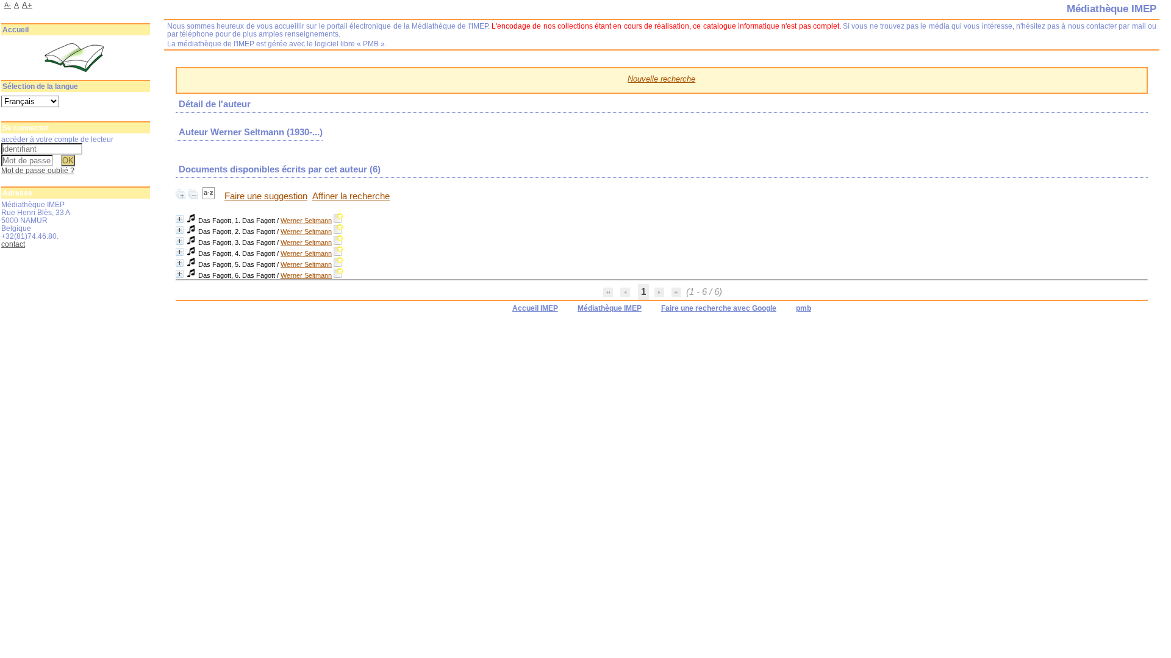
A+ (27, 5)
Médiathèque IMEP (610, 308)
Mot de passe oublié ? (37, 170)
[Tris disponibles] (209, 196)
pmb (803, 308)
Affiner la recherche (351, 196)
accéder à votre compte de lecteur (57, 139)
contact (13, 244)
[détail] (180, 219)
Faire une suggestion (265, 196)
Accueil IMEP (535, 308)
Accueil (15, 30)
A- (7, 5)
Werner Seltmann (306, 220)
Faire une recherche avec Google (718, 308)
